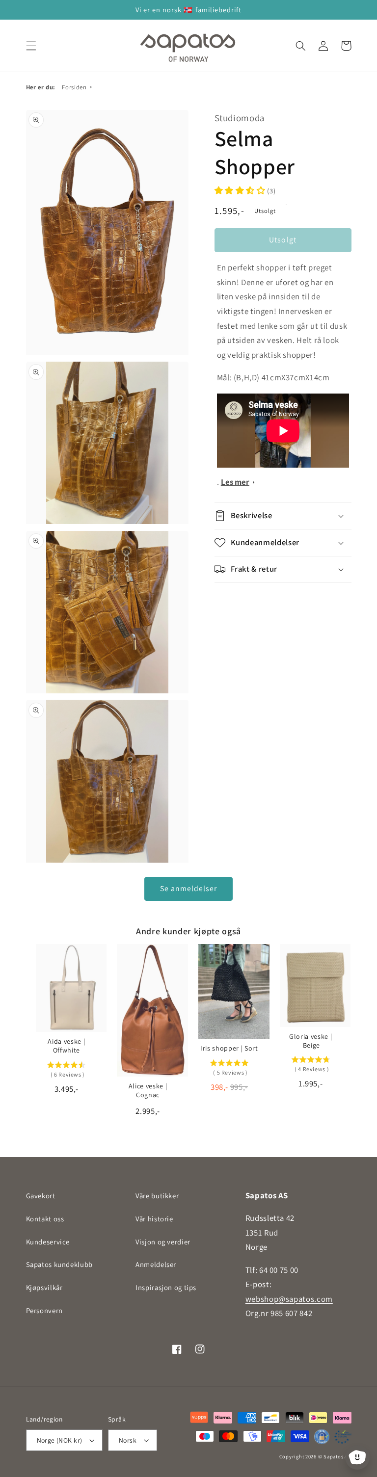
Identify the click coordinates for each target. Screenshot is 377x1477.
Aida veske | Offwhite (66, 1046)
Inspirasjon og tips (165, 1287)
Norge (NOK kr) (59, 1440)
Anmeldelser (155, 1264)
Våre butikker (157, 1195)
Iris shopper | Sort (229, 1048)
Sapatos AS (337, 1456)
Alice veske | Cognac (148, 1090)
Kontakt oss (45, 1218)
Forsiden (74, 87)
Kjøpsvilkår (44, 1287)
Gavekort (40, 1195)
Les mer (235, 481)
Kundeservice (48, 1241)
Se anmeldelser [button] (188, 888)
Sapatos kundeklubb (59, 1264)
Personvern (44, 1310)
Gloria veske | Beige (310, 1041)
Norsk (127, 1440)
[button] (31, 45)
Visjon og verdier (162, 1241)
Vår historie (154, 1218)
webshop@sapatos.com (289, 1298)
